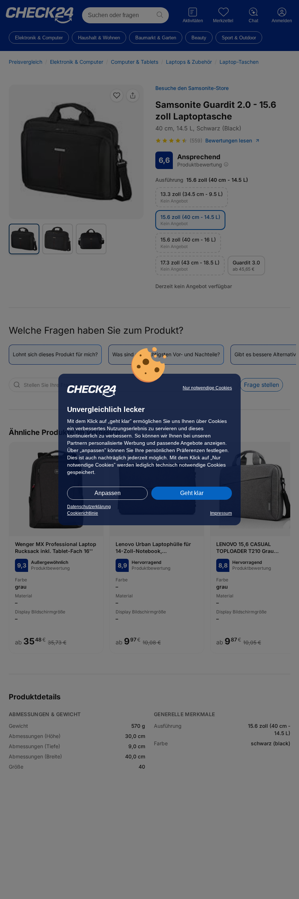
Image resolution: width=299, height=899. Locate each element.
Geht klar (191, 493)
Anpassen (107, 493)
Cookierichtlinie (82, 513)
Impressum (221, 513)
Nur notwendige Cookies (207, 387)
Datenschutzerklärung (89, 506)
